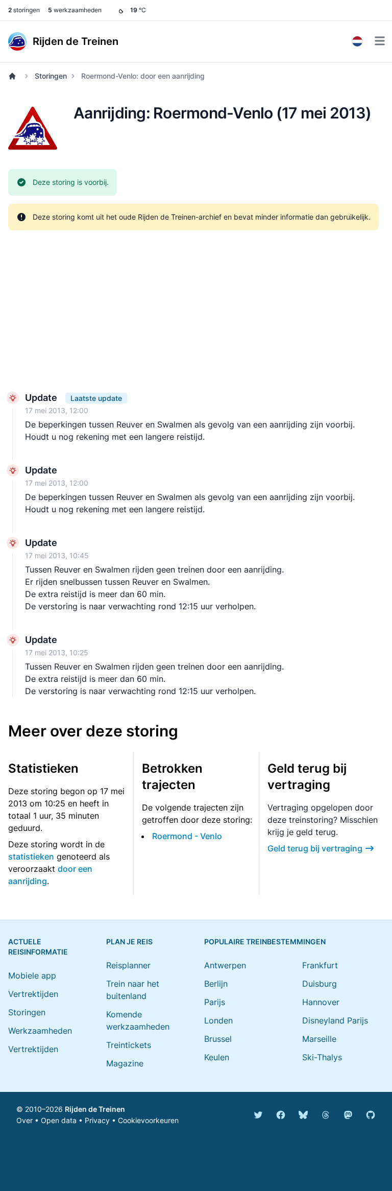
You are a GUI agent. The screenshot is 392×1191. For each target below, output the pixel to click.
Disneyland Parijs (335, 1020)
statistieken (31, 856)
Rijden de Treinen (95, 1109)
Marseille (319, 1039)
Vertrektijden (33, 994)
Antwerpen (225, 965)
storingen (24, 10)
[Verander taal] (357, 41)
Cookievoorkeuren (148, 1120)
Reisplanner (128, 965)
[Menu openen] (380, 41)
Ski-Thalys (322, 1057)
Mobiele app (32, 975)
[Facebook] (281, 1115)
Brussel (218, 1039)
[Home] (14, 76)
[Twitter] (258, 1115)
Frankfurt (320, 965)
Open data (59, 1120)
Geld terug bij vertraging (314, 848)
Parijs (214, 1002)
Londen (218, 1020)
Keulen (216, 1057)
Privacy (97, 1120)
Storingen (51, 76)
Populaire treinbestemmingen (265, 941)
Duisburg (319, 984)
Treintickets (128, 1045)
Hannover (320, 1002)
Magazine (124, 1063)
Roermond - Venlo (187, 836)
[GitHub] (370, 1115)
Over (24, 1120)
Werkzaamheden (40, 1031)
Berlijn (216, 984)
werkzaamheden (75, 10)
